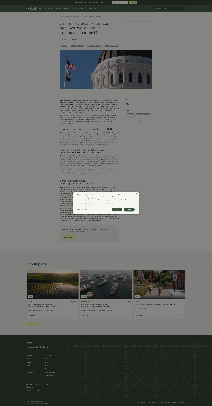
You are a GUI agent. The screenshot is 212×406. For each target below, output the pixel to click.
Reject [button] (117, 209)
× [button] (136, 193)
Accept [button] (129, 209)
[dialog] (106, 203)
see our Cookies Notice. (91, 205)
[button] (82, 210)
